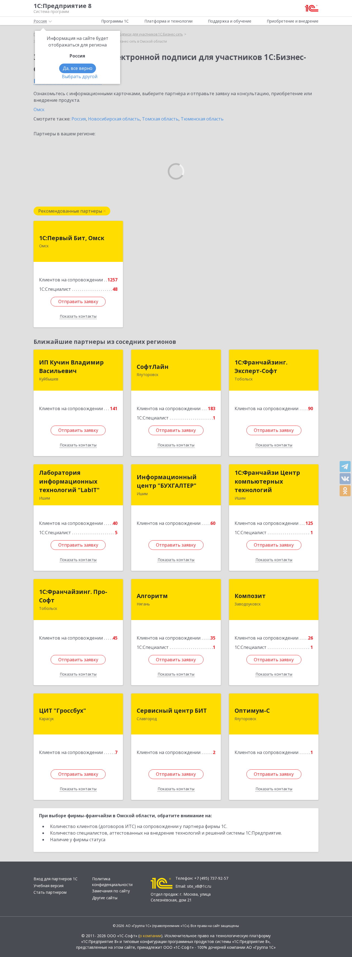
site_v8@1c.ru (199, 886)
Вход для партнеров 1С (56, 878)
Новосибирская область (114, 119)
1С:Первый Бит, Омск (71, 238)
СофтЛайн (153, 367)
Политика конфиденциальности (112, 881)
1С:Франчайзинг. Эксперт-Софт (261, 366)
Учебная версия (49, 885)
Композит (250, 596)
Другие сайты (104, 897)
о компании (150, 935)
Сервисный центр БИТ (172, 710)
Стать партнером (50, 892)
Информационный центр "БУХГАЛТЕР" (167, 481)
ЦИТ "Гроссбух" (62, 710)
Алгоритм (152, 596)
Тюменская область (202, 119)
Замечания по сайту (111, 890)
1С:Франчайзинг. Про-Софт (73, 596)
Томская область (160, 119)
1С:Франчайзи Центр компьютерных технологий (267, 481)
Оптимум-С (252, 710)
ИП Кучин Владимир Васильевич (71, 366)
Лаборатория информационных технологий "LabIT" (69, 481)
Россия (79, 119)
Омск (39, 109)
